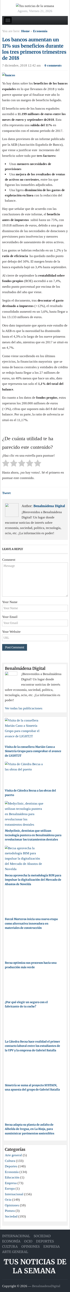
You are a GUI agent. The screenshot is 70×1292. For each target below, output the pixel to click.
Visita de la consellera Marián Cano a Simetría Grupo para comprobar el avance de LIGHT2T (33, 751)
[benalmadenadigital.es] (35, 6)
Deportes (11, 1166)
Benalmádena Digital (49, 506)
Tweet (6, 493)
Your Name (10, 602)
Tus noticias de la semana (35, 1266)
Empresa (11, 1183)
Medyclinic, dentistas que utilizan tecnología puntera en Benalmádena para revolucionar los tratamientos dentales (33, 835)
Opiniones (12, 1205)
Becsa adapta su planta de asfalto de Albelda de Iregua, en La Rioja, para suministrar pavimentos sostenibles (29, 1129)
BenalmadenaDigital (46, 1286)
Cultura (10, 1161)
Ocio (8, 1199)
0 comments (53, 65)
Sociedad (11, 1216)
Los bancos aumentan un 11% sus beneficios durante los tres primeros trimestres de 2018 (34, 49)
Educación (12, 1177)
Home (25, 31)
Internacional (14, 1194)
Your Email (10, 617)
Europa (10, 1188)
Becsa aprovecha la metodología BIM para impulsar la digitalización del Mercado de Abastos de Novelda (33, 880)
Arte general (13, 1155)
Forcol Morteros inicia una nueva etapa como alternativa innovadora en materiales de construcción (31, 923)
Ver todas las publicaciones (23, 708)
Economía (40, 31)
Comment (8, 560)
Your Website (11, 632)
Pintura (10, 1211)
